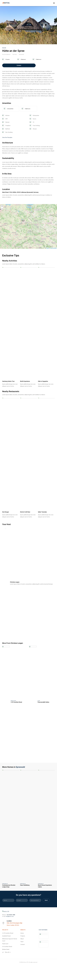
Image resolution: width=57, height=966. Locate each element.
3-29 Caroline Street (16, 702)
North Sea (13, 700)
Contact (19, 65)
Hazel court (5, 943)
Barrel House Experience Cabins (45, 886)
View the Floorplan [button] (7, 137)
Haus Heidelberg (24, 885)
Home (22, 933)
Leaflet (47, 248)
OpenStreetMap (53, 248)
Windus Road (5, 949)
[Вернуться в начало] (6, 3)
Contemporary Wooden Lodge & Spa (8, 886)
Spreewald (20, 767)
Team (21, 941)
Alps (39, 700)
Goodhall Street (6, 936)
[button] (54, 3)
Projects (22, 936)
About (22, 938)
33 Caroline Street (7, 946)
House (4, 48)
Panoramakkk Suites (43, 702)
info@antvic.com (10, 916)
